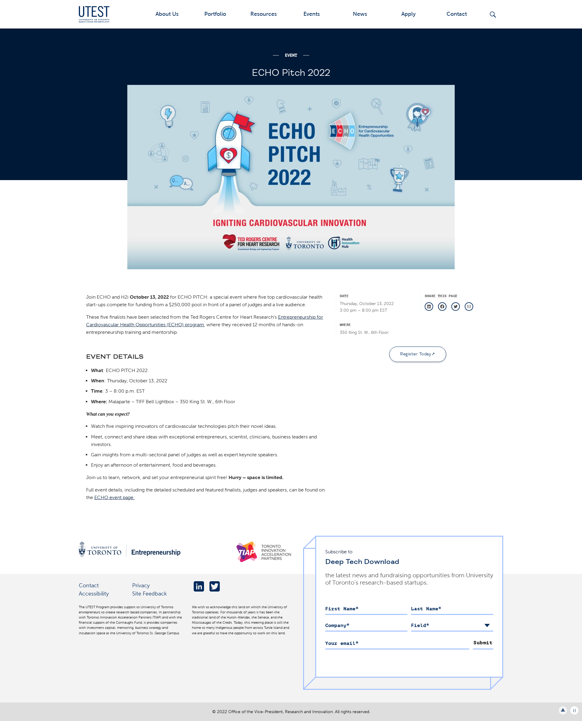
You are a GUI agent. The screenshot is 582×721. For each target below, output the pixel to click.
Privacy (141, 585)
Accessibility (94, 593)
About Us (167, 14)
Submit (483, 643)
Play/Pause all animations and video (574, 710)
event (291, 55)
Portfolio (215, 14)
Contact (457, 14)
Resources (263, 14)
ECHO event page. (114, 497)
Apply (408, 14)
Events (311, 14)
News (360, 14)
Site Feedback (149, 593)
